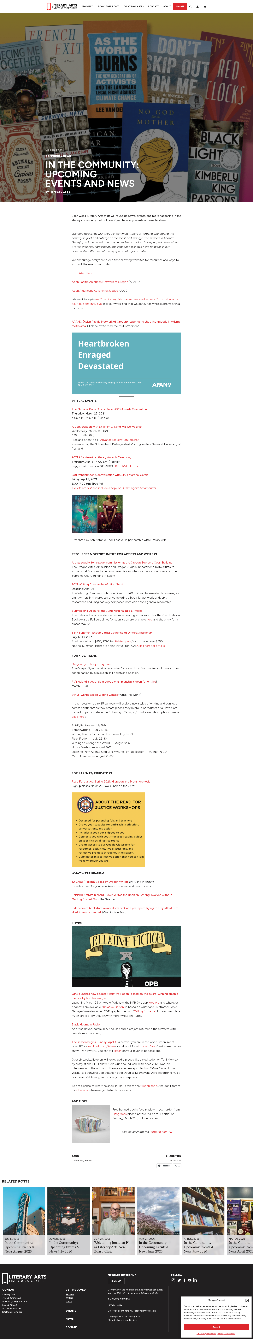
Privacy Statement (226, 1333)
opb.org (154, 1002)
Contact (9, 1289)
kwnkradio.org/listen (101, 1046)
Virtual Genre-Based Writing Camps (95, 694)
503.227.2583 (9, 1304)
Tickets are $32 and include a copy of (114, 488)
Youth (69, 1301)
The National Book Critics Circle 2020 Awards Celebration (109, 409)
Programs (87, 6)
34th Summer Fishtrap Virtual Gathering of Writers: (112, 632)
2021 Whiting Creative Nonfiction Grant (97, 584)
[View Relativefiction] (126, 956)
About (167, 6)
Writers (69, 1297)
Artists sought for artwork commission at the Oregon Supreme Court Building (122, 562)
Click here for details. (151, 646)
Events (71, 1310)
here (150, 619)
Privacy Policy (115, 1304)
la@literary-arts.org (12, 1312)
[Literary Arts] (62, 6)
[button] (247, 1300)
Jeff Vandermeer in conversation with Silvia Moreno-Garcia (110, 475)
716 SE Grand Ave (11, 1297)
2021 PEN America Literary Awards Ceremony (101, 457)
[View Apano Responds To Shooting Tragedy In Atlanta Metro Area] (126, 363)
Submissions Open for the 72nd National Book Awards (107, 610)
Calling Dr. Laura (144, 1011)
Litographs (120, 1114)
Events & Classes (134, 6)
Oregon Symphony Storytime (91, 664)
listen (118, 1050)
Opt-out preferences (206, 1333)
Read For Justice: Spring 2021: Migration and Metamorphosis (111, 781)
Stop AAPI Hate (82, 273)
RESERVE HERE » (127, 466)
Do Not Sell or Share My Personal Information (132, 1310)
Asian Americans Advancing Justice (95, 290)
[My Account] (197, 6)
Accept (216, 1327)
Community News (58, 156)
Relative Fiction (113, 1007)
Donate (180, 6)
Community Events (82, 1160)
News (69, 1319)
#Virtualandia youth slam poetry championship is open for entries (114, 681)
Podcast (153, 6)
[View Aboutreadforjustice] (108, 829)
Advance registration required (119, 440)
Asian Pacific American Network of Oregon (100, 282)
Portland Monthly (161, 1131)
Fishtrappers (123, 641)
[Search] (190, 6)
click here (78, 716)
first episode (148, 1086)
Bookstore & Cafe (108, 6)
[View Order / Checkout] (204, 6)
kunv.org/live (146, 1046)
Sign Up (116, 1281)
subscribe (81, 1090)
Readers (70, 1294)
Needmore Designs (127, 1320)
